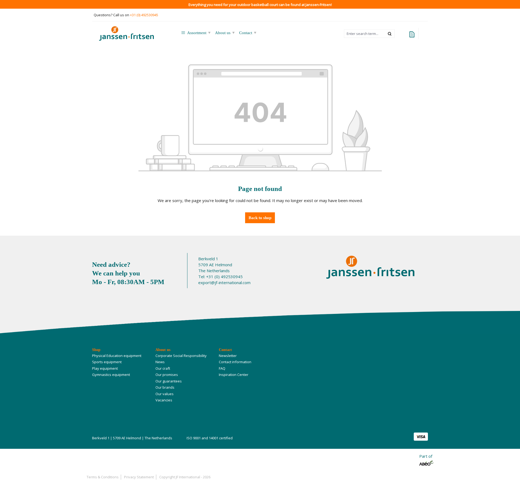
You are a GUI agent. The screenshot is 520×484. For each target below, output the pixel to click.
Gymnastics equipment (111, 374)
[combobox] (364, 33)
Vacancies (163, 400)
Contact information (235, 361)
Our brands (164, 387)
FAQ (222, 368)
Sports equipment (107, 361)
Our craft (162, 368)
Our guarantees (168, 381)
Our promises (166, 374)
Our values (164, 393)
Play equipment (105, 368)
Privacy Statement (139, 477)
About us (162, 350)
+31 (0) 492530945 (144, 14)
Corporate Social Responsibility (181, 355)
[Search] (390, 33)
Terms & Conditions (103, 477)
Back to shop (260, 218)
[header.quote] (411, 34)
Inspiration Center (233, 374)
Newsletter (228, 355)
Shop (96, 350)
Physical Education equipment (116, 355)
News (160, 361)
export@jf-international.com (224, 282)
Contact (225, 350)
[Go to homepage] (133, 33)
